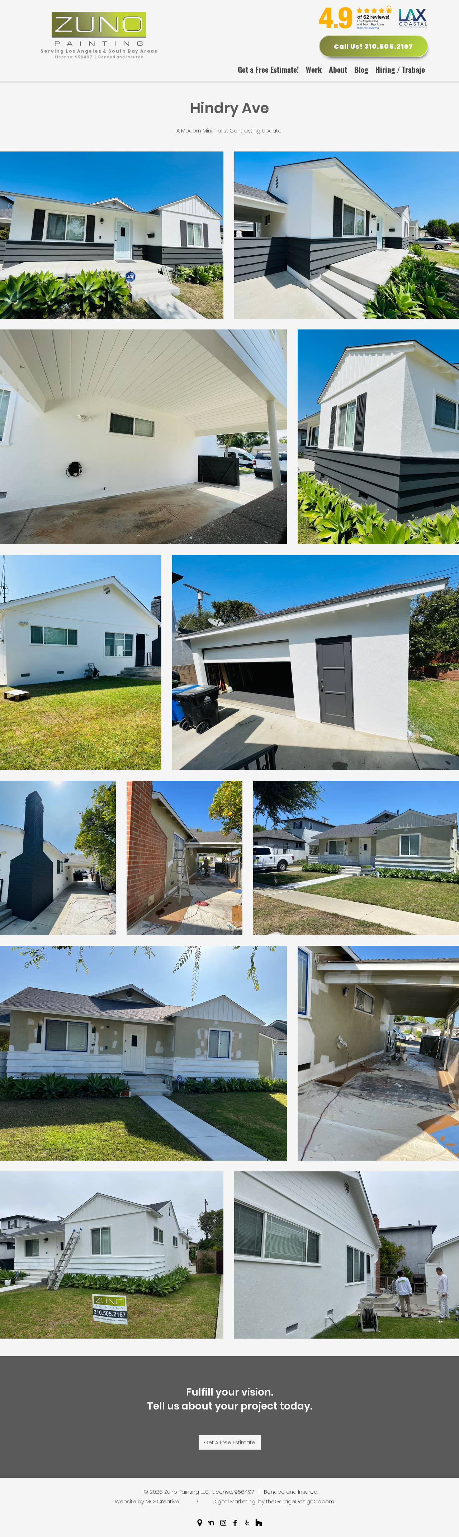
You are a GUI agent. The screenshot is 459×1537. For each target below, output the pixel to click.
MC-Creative (162, 1501)
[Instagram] (223, 1523)
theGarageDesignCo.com (300, 1501)
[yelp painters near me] (247, 1523)
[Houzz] (259, 1523)
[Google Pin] (199, 1523)
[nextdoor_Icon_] (211, 1523)
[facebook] (235, 1523)
